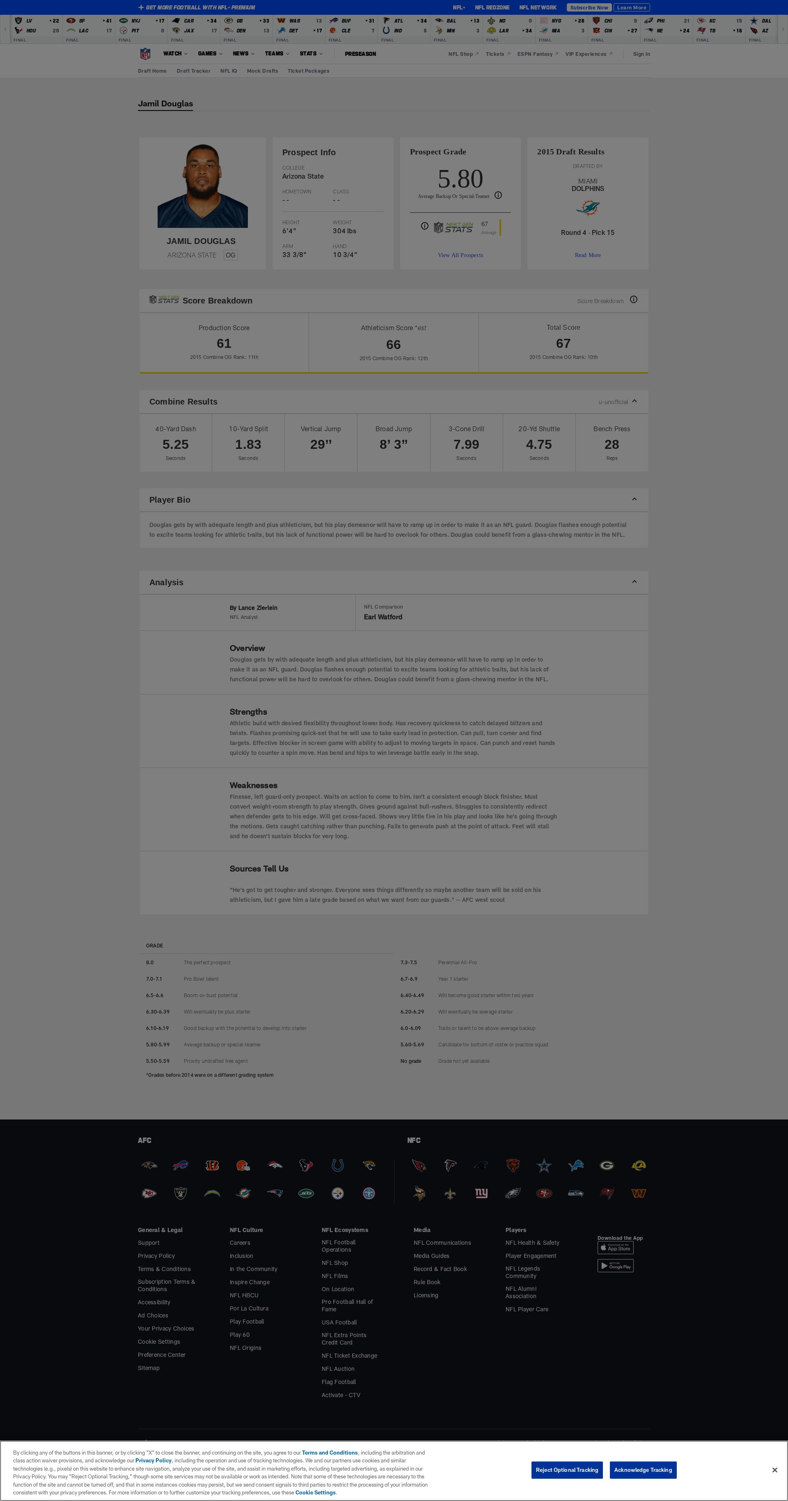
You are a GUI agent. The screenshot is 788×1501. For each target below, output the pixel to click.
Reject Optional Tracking (567, 1470)
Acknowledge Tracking (643, 1470)
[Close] (775, 1470)
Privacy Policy (137, 1460)
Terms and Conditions (326, 1452)
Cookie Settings (213, 1492)
